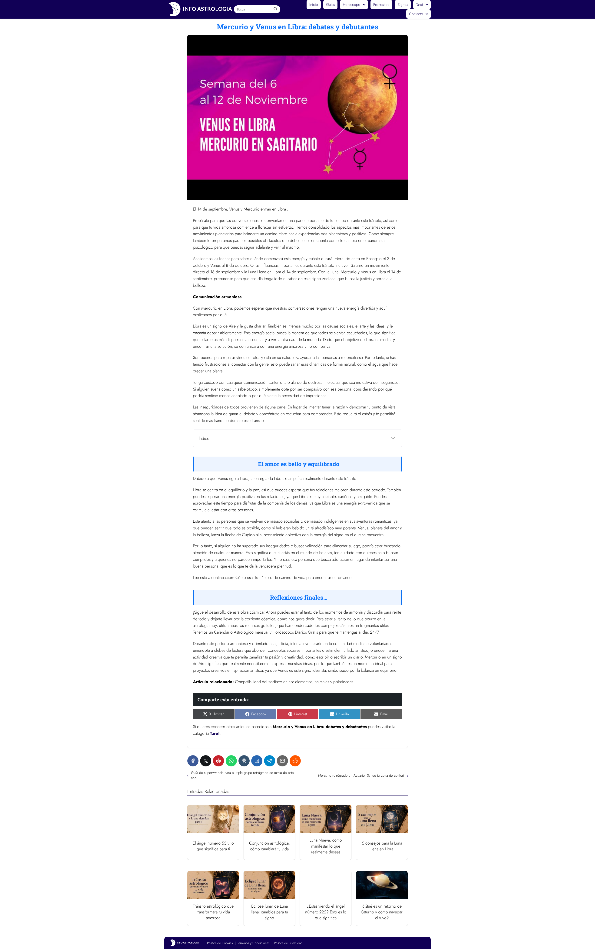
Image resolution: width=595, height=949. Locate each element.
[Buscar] (275, 9)
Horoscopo (351, 4)
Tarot (419, 4)
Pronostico (381, 4)
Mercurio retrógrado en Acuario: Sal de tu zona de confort (361, 775)
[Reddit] (295, 760)
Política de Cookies (220, 943)
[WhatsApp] (231, 760)
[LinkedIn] (256, 760)
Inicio (313, 4)
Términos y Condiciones (253, 943)
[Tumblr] (244, 760)
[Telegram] (269, 760)
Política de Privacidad (288, 943)
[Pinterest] (218, 760)
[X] (205, 760)
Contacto (416, 14)
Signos (403, 4)
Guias (330, 4)
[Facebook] (192, 760)
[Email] (282, 760)
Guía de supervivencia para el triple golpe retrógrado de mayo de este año (242, 775)
